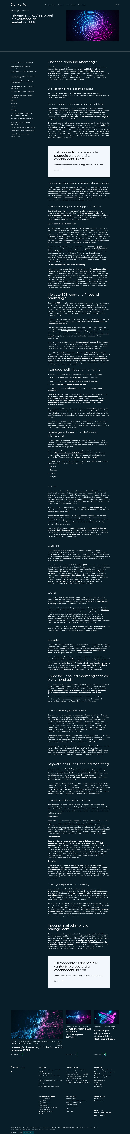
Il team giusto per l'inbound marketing (22, 130)
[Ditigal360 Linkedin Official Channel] (11, 1071)
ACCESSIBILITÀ (100, 1115)
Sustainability (98, 1082)
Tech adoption (98, 1084)
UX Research (98, 1086)
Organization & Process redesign (76, 1076)
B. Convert (14, 103)
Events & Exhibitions (45, 1084)
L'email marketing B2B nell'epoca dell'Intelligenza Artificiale (78, 1032)
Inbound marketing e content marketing (23, 127)
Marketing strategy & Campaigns (49, 1086)
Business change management (76, 1070)
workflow (105, 610)
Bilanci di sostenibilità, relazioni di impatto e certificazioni (76, 1101)
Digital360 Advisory (44, 1101)
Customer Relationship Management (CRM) (50, 1081)
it (118, 5)
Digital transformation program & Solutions (104, 1073)
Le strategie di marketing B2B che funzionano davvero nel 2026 (37, 1048)
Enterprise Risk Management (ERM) (77, 1074)
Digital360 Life (98, 1099)
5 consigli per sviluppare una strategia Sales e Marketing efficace (104, 1034)
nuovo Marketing (71, 211)
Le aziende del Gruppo (46, 1111)
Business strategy (71, 1072)
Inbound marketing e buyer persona (22, 119)
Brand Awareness (68, 330)
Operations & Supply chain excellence (77, 1080)
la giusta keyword (74, 534)
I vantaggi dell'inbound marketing (22, 91)
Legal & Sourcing (99, 1080)
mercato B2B (54, 303)
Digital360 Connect (44, 1103)
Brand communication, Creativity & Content (49, 1070)
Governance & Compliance (102, 1076)
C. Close (13, 107)
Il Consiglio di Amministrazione (48, 1107)
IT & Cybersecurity (100, 1078)
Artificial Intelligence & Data (102, 1070)
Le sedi (41, 1113)
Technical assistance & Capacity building (78, 1082)
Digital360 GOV (43, 1105)
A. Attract (13, 100)
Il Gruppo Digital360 (45, 1099)
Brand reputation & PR (46, 1074)
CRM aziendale (78, 626)
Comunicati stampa (72, 1107)
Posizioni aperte (99, 1101)
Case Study (69, 1111)
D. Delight (14, 110)
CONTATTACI (99, 1110)
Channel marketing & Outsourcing (49, 1076)
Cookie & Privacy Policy (17, 1132)
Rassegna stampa (72, 1105)
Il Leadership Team (44, 1109)
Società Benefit (71, 1099)
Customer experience (45, 1078)
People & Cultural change (74, 1078)
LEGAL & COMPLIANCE (102, 1113)
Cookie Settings (28, 1132)
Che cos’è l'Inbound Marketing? (22, 63)
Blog (67, 1109)
